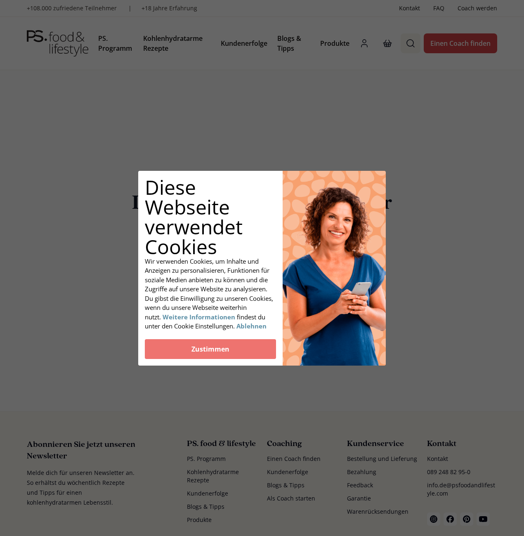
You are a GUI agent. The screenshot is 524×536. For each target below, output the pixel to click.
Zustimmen (210, 349)
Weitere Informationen (199, 317)
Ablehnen (251, 326)
